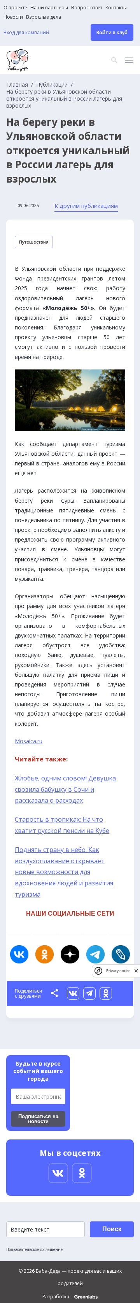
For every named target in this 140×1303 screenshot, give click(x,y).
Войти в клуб (112, 32)
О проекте (15, 7)
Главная (17, 84)
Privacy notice (118, 971)
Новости (13, 17)
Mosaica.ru (28, 741)
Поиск (111, 1229)
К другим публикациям (86, 205)
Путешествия (34, 242)
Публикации (52, 84)
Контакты (116, 7)
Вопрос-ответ (86, 7)
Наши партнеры (49, 7)
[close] (136, 971)
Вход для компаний (26, 32)
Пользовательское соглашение (34, 1249)
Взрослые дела (43, 17)
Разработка (56, 1296)
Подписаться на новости (38, 1118)
